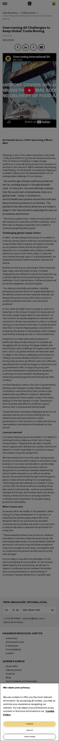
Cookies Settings (29, 736)
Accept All (29, 724)
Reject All (29, 730)
